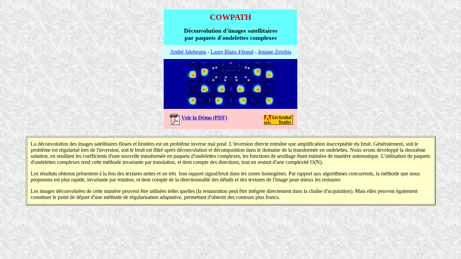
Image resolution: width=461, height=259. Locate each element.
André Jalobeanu (188, 52)
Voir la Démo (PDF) (204, 117)
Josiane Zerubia (274, 52)
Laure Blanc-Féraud (232, 52)
